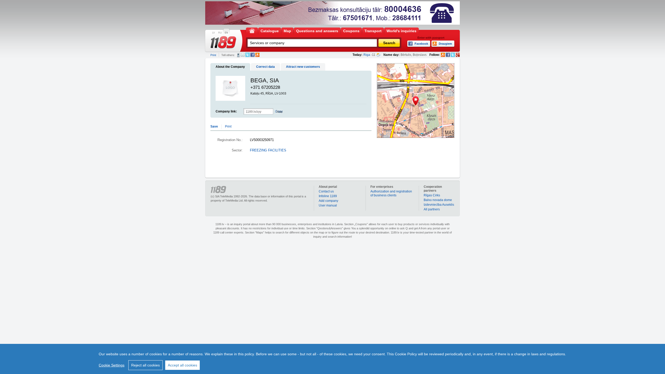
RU (220, 32)
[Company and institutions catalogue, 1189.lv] (223, 42)
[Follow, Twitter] (453, 55)
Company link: (226, 111)
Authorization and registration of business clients (391, 193)
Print (213, 55)
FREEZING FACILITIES (268, 150)
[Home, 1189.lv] (251, 30)
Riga (366, 55)
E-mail (243, 55)
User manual (328, 205)
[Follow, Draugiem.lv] (443, 55)
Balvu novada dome (438, 200)
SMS (238, 55)
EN (226, 32)
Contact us (326, 191)
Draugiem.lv (257, 55)
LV (213, 32)
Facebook (252, 55)
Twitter (247, 55)
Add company (328, 201)
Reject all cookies (145, 365)
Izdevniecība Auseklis (439, 204)
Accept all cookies (182, 365)
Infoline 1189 (328, 196)
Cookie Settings (111, 365)
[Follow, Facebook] (448, 55)
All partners (432, 209)
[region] (332, 359)
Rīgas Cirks (432, 195)
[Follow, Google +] (458, 55)
